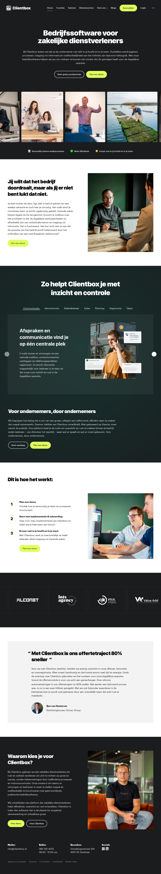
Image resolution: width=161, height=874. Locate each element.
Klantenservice (86, 8)
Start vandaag (18, 445)
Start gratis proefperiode (69, 74)
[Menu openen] (153, 8)
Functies (60, 8)
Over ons (101, 8)
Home (50, 8)
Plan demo (16, 824)
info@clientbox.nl (17, 848)
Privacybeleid (44, 861)
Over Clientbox (37, 824)
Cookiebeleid (57, 861)
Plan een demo (96, 74)
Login (143, 8)
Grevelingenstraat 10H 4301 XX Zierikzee (82, 850)
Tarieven (72, 8)
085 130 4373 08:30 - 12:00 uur (48, 850)
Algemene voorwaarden (17, 861)
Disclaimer (33, 861)
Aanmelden (128, 8)
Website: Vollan (71, 861)
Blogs (113, 8)
